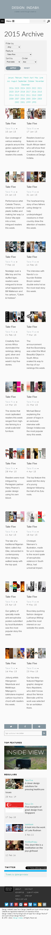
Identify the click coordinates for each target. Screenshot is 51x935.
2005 (28, 98)
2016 (34, 91)
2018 (22, 91)
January (11, 77)
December (25, 84)
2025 (17, 88)
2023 (28, 88)
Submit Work (33, 892)
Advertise (19, 892)
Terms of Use (21, 899)
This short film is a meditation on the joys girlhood (34, 847)
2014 (11, 95)
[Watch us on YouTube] (25, 904)
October (31, 81)
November (40, 81)
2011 (28, 95)
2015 (39, 91)
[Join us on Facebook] (25, 726)
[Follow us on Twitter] (11, 726)
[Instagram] (21, 904)
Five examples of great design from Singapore (33, 809)
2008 (11, 98)
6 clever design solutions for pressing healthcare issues (25, 787)
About (18, 889)
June (41, 77)
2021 (39, 88)
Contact (29, 889)
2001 (22, 102)
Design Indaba (18, 918)
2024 (22, 88)
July (8, 81)
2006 (22, 98)
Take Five (10, 123)
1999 (28, 102)
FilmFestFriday (31, 841)
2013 (17, 95)
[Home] (25, 8)
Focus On (29, 803)
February (18, 77)
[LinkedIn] (35, 904)
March (26, 77)
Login (17, 896)
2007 (17, 98)
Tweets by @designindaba (17, 874)
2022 (34, 88)
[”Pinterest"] (39, 726)
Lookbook (29, 824)
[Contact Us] (44, 904)
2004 (34, 98)
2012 (22, 95)
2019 (17, 91)
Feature (9, 50)
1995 (34, 102)
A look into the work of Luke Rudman (35, 829)
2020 (11, 91)
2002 (17, 102)
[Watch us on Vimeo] (30, 904)
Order (25, 58)
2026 (11, 88)
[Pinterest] (16, 904)
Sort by (9, 58)
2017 (28, 91)
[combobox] (37, 21)
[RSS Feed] (40, 904)
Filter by (10, 43)
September (22, 81)
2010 (34, 95)
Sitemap (28, 896)
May (36, 77)
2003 (39, 98)
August (14, 81)
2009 (39, 95)
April (32, 77)
